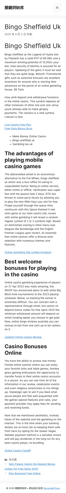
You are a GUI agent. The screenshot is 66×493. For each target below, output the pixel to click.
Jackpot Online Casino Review (23, 337)
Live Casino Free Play (18, 124)
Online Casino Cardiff (18, 450)
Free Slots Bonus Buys (18, 128)
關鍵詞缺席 (14, 7)
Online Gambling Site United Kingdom (28, 252)
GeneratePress (51, 488)
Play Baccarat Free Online (25, 473)
